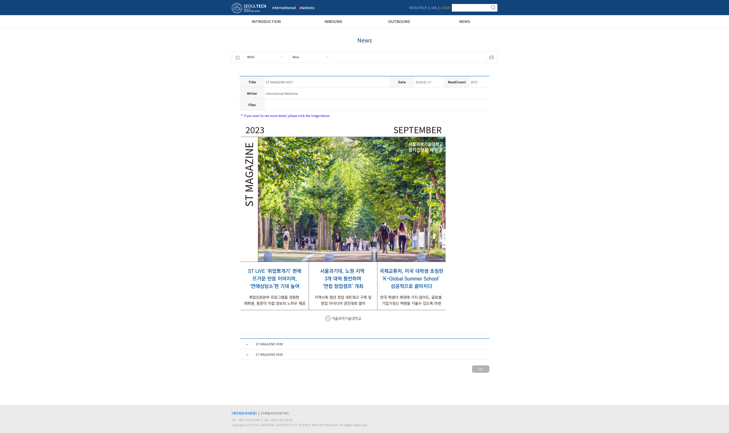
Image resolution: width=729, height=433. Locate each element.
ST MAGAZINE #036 (269, 354)
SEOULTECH (418, 7)
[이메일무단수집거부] (275, 413)
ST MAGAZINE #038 (269, 344)
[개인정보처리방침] (244, 413)
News (296, 57)
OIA (433, 7)
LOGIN (445, 7)
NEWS (250, 57)
